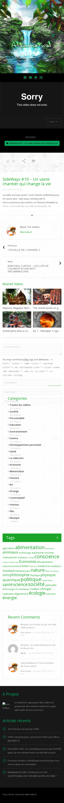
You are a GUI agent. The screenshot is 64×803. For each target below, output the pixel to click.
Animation (49, 548)
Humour (14, 504)
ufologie (45, 589)
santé (8, 584)
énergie (10, 597)
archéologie (25, 552)
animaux (10, 552)
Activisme (15, 464)
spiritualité (50, 585)
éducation (51, 593)
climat (31, 557)
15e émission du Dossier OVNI (23, 728)
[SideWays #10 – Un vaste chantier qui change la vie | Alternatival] (31, 35)
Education (15, 424)
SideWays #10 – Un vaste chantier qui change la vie (33, 143)
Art (11, 484)
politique (31, 579)
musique (9, 571)
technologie (9, 589)
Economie (27, 561)
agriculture (9, 548)
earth (12, 562)
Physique (35, 575)
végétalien (8, 593)
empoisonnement (12, 566)
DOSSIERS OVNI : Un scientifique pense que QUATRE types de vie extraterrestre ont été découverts (34, 750)
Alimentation (17, 471)
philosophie (20, 574)
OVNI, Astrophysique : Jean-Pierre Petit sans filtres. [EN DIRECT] (34, 738)
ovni (6, 575)
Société (14, 411)
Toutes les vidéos (20, 405)
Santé (13, 451)
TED (17, 589)
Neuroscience (52, 571)
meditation (55, 566)
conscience (46, 556)
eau (17, 562)
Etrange (14, 491)
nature (38, 570)
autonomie (38, 552)
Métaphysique (22, 570)
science (20, 584)
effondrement (45, 562)
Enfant (25, 566)
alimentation (30, 547)
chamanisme (10, 557)
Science (14, 438)
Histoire (14, 478)
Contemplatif (17, 497)
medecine (44, 566)
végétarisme (21, 593)
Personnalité (17, 418)
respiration (47, 580)
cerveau (49, 552)
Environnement (18, 431)
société (36, 584)
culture (6, 562)
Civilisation (22, 557)
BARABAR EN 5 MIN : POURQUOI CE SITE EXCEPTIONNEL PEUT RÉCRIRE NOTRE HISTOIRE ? (32, 774)
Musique (14, 517)
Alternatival (26, 231)
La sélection (17, 458)
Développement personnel (25, 444)
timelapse (24, 589)
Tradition (34, 589)
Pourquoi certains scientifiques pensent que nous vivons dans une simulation (34, 762)
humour (33, 566)
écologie (37, 593)
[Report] (33, 161)
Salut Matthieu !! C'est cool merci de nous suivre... (37, 664)
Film (12, 511)
